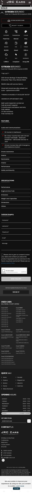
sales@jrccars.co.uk (9, 457)
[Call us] (2, 1)
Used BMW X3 (19, 320)
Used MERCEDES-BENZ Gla (22, 342)
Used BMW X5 (19, 322)
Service (5, 383)
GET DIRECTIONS (6, 418)
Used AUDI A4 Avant (6, 313)
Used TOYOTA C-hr (20, 353)
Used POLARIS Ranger (6, 348)
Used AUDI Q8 (4, 326)
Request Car (21, 380)
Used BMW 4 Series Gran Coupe (22, 316)
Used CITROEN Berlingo (7, 331)
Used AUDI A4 (4, 311)
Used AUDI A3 (4, 309)
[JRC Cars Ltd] (10, 434)
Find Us (5, 386)
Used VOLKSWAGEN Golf (7, 358)
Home (5, 377)
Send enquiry (16, 279)
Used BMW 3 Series (20, 311)
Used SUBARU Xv (20, 348)
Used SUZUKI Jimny (6, 353)
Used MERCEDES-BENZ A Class (22, 338)
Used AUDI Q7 (4, 324)
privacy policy (22, 467)
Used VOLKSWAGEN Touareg (8, 364)
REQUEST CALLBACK (17, 25)
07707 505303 (7, 453)
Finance (5, 380)
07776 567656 (7, 455)
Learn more (20, 486)
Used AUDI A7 (4, 319)
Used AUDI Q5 (4, 322)
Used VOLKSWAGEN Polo (7, 360)
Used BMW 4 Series (20, 313)
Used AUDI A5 (4, 315)
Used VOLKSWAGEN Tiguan (8, 362)
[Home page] (16, 2)
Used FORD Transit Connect (23, 331)
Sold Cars (20, 386)
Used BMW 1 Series (20, 309)
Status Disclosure (8, 389)
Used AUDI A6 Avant (6, 317)
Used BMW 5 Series (20, 318)
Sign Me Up (16, 292)
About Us (20, 383)
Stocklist (19, 377)
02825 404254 (7, 450)
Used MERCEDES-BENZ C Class (22, 340)
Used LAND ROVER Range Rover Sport (7, 338)
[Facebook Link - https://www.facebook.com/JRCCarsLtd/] (3, 460)
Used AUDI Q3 (4, 321)
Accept (16, 488)
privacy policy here (7, 263)
